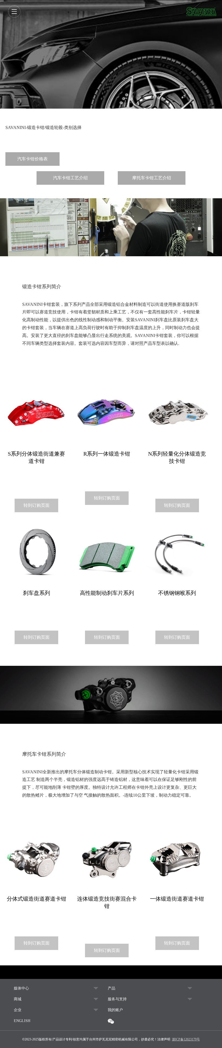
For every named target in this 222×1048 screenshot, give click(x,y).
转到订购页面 (37, 505)
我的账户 (115, 1010)
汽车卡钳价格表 (32, 159)
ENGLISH (22, 1021)
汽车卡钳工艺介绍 (70, 178)
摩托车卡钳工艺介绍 (151, 178)
